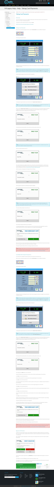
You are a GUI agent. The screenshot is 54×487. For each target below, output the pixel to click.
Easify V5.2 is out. (41, 481)
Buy (24, 5)
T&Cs (25, 477)
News (25, 474)
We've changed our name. (42, 477)
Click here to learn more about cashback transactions (33, 167)
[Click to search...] (49, 3)
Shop (20, 477)
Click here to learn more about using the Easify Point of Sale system (24, 24)
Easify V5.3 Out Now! (41, 474)
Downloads (17, 5)
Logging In (7, 16)
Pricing (22, 5)
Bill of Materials (8, 21)
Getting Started (8, 17)
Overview (8, 25)
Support (28, 5)
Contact (30, 477)
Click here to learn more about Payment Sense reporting (38, 250)
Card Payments (8, 22)
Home (6, 5)
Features (10, 5)
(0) (48, 0)
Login (45, 0)
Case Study (30, 476)
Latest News (37, 472)
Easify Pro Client (7, 12)
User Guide (26, 476)
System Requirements (8, 13)
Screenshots (26, 475)
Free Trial (13, 5)
